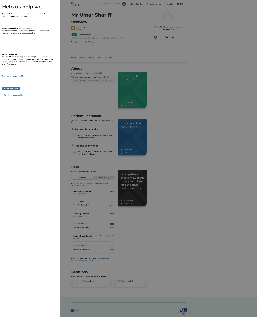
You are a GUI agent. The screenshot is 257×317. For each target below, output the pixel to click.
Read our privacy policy (11, 76)
